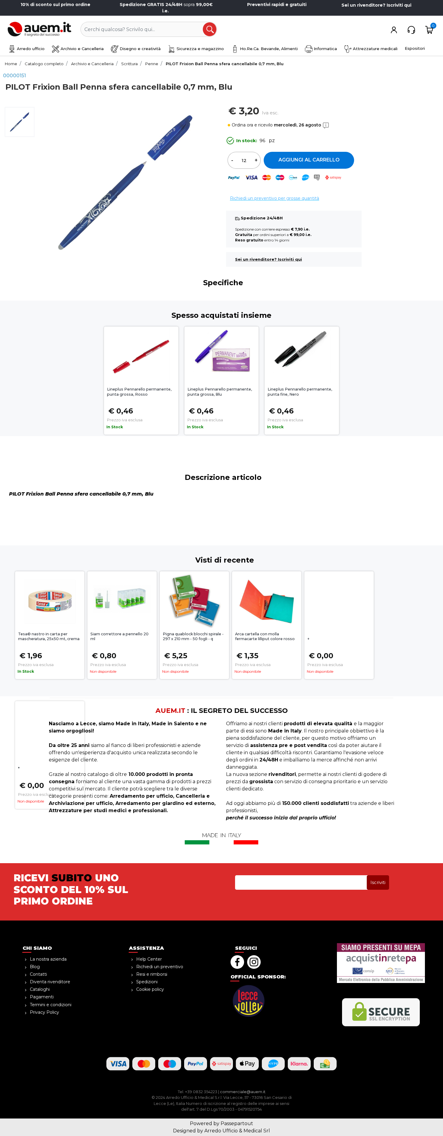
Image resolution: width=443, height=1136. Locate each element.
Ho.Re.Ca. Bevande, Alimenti (268, 48)
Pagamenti (42, 997)
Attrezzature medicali (374, 48)
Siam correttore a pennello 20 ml (119, 636)
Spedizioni (147, 981)
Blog (35, 966)
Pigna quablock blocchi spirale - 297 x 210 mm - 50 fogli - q (193, 636)
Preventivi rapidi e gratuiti (276, 4)
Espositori (415, 48)
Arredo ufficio (30, 48)
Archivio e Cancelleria (81, 48)
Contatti (38, 974)
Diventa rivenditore (50, 981)
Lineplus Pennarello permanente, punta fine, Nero (300, 392)
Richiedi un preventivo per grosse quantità (274, 198)
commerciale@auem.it (242, 1091)
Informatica (325, 48)
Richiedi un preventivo (159, 966)
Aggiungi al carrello (309, 160)
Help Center (149, 959)
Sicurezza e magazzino (199, 48)
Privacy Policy (44, 1012)
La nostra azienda (48, 959)
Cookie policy (150, 989)
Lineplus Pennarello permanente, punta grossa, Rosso (139, 392)
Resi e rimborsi (151, 974)
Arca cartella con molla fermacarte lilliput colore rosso (265, 636)
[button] (210, 29)
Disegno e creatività (139, 48)
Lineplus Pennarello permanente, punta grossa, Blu (219, 392)
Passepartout (237, 1123)
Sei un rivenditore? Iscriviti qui (376, 5)
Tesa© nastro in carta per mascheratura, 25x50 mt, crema (49, 636)
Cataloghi (40, 989)
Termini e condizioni (50, 1004)
